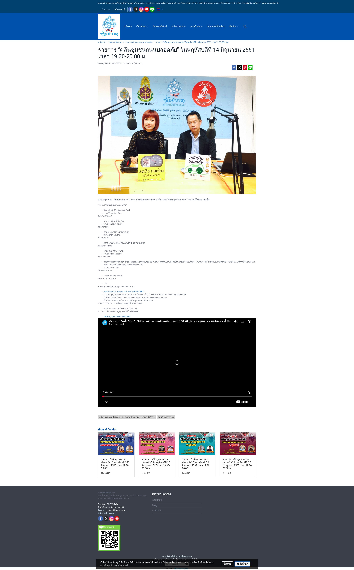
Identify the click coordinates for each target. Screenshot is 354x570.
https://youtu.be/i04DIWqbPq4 (117, 316)
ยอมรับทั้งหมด (242, 564)
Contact (156, 510)
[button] (245, 26)
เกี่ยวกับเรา (141, 26)
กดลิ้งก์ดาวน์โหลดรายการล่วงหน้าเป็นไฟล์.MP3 (124, 292)
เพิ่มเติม (232, 26)
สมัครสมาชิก (120, 9)
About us (157, 499)
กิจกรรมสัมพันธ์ (160, 26)
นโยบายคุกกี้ (123, 565)
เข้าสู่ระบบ (105, 9)
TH (161, 9)
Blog (154, 505)
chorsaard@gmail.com (115, 510)
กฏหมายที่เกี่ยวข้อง (215, 26)
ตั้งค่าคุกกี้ (227, 564)
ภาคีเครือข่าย (177, 26)
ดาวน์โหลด (195, 26)
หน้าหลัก (128, 26)
